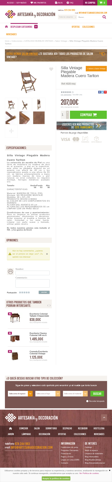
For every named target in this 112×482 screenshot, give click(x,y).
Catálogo (88, 447)
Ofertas (76, 26)
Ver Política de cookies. (89, 473)
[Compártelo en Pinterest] (105, 92)
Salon (37, 428)
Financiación (66, 453)
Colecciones (88, 26)
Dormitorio (51, 428)
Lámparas (26, 434)
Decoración (44, 434)
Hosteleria (99, 428)
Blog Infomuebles (92, 457)
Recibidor (83, 428)
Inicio (7, 41)
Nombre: (19, 269)
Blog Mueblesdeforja (93, 460)
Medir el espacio (91, 450)
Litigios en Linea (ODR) (70, 460)
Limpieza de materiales (94, 453)
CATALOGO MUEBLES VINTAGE (38, 41)
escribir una (77, 95)
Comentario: (21, 277)
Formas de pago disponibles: (74, 133)
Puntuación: (12, 292)
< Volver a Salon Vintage (96, 69)
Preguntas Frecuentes (69, 450)
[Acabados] (82, 126)
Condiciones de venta (69, 447)
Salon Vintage (61, 41)
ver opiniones (66, 95)
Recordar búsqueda (96, 401)
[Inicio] (6, 27)
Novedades (11, 34)
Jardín (11, 434)
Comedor (23, 428)
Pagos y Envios (67, 457)
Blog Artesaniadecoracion (95, 463)
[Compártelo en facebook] (99, 92)
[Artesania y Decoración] (30, 14)
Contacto (64, 463)
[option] (28, 337)
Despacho (67, 428)
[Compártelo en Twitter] (102, 92)
